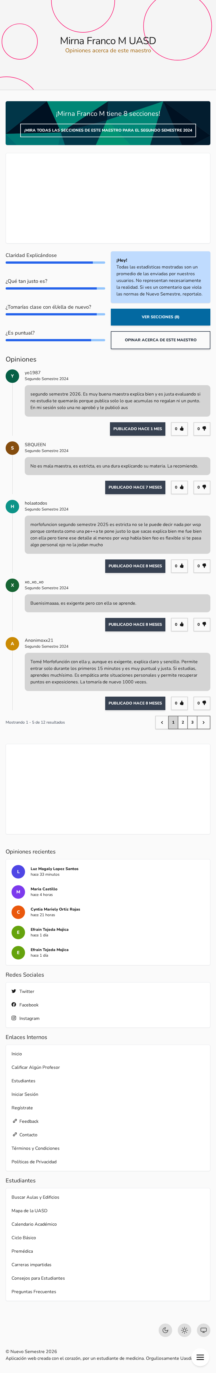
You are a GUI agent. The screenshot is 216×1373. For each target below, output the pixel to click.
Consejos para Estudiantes (38, 1278)
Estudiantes (23, 1081)
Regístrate (22, 1108)
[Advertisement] (108, 198)
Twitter (26, 991)
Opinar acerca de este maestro (161, 340)
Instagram (29, 1018)
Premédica (22, 1251)
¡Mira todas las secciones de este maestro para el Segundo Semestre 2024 (108, 130)
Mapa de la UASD (30, 1211)
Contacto (28, 1135)
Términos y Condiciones (36, 1148)
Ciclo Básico (24, 1238)
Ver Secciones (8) (160, 317)
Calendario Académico (34, 1224)
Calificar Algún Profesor (36, 1067)
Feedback (29, 1121)
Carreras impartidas (31, 1265)
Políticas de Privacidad (34, 1162)
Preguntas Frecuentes (34, 1292)
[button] (200, 1357)
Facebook (29, 1005)
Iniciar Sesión (25, 1094)
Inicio (17, 1054)
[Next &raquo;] (203, 722)
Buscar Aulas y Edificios (35, 1197)
